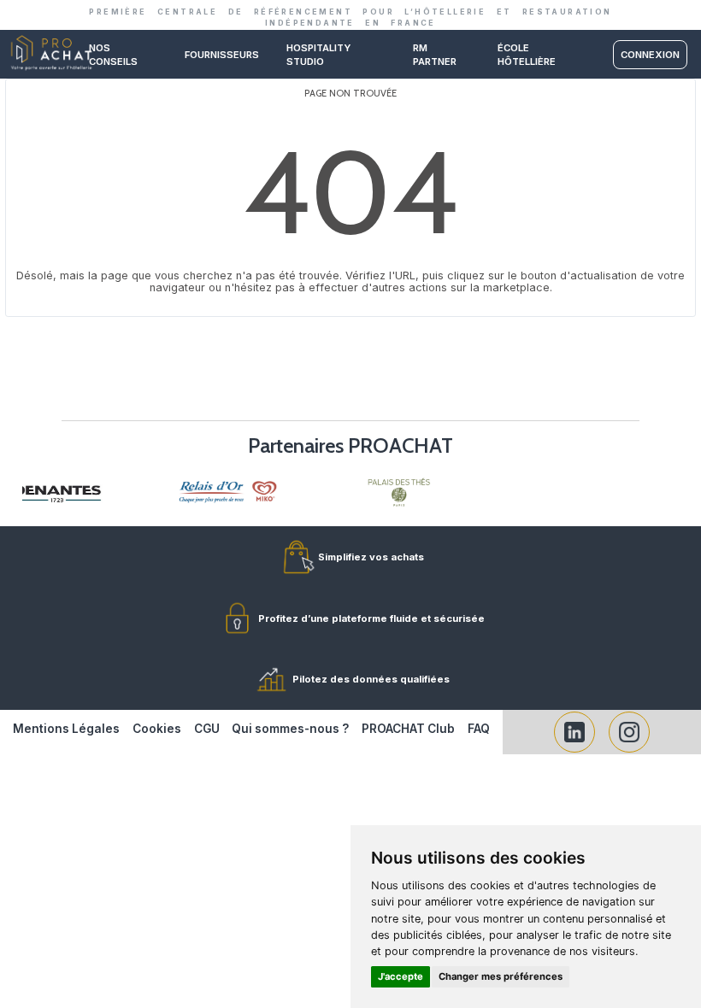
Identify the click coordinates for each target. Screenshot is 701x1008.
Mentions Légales (66, 728)
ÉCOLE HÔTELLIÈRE (527, 54)
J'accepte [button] (400, 976)
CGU (207, 728)
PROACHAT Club (408, 728)
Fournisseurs (222, 55)
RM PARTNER (435, 54)
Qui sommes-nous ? (290, 728)
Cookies (157, 728)
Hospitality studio (318, 54)
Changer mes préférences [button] (501, 976)
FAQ (479, 728)
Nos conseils (113, 54)
